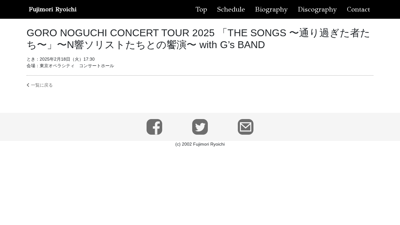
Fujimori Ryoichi (53, 9)
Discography (317, 9)
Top (201, 9)
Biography (271, 9)
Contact (358, 9)
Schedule (231, 9)
